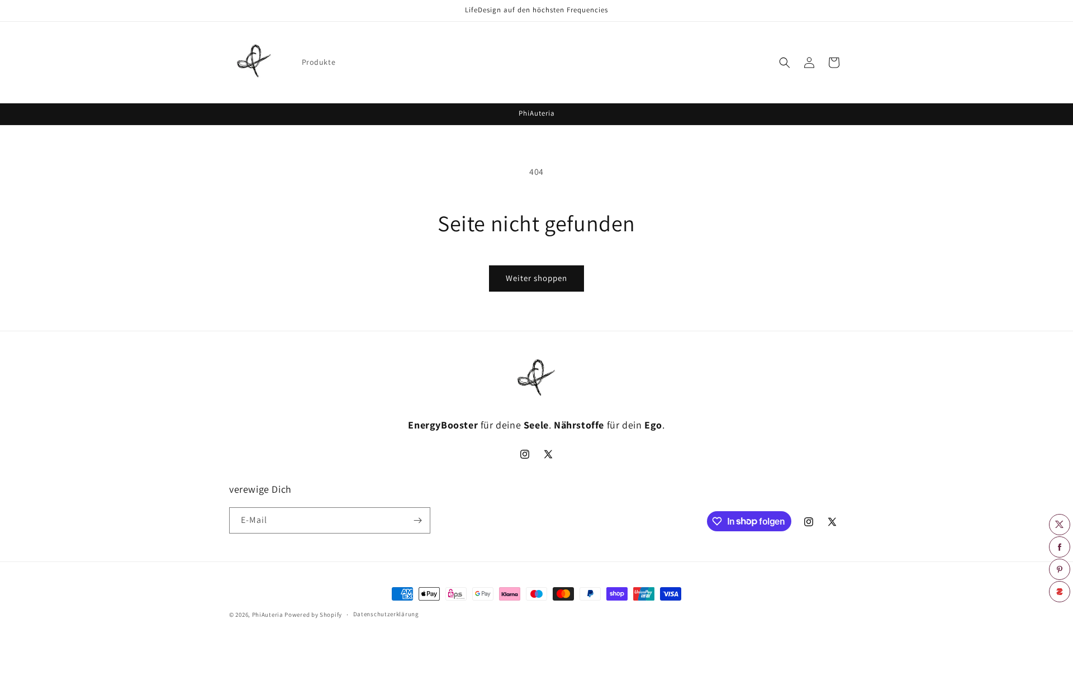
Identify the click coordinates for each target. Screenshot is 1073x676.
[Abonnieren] (417, 520)
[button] (784, 62)
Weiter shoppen (536, 278)
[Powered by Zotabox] (1059, 591)
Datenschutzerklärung (386, 614)
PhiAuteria (267, 614)
